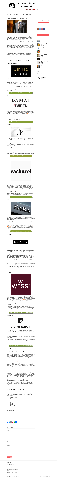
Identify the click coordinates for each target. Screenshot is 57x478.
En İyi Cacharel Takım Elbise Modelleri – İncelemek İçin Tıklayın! (21, 196)
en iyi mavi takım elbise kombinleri (22, 386)
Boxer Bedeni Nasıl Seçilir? (10, 464)
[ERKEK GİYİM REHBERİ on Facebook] (44, 29)
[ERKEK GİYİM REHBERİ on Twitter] (40, 29)
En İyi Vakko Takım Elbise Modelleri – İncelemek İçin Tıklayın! (20, 155)
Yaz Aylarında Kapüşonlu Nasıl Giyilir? (12, 466)
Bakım (20, 14)
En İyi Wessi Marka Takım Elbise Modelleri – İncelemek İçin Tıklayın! (21, 312)
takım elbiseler (11, 41)
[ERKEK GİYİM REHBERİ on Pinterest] (42, 29)
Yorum (8, 430)
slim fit (28, 113)
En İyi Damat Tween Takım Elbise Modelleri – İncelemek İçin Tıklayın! (21, 121)
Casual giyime (20, 224)
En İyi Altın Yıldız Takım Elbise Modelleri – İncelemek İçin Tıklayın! (21, 92)
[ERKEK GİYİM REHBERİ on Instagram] (38, 29)
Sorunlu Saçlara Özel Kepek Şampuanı (12, 467)
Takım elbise (23, 299)
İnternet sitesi (9, 449)
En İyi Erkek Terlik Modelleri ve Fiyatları (12, 472)
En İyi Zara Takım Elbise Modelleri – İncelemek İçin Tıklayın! (21, 231)
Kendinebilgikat (39, 73)
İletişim (24, 14)
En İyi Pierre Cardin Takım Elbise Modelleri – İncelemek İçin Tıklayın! (21, 345)
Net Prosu (38, 71)
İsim (7, 441)
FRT (40, 476)
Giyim (10, 14)
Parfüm (17, 14)
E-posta (8, 445)
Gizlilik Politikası (28, 14)
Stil (7, 14)
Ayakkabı (13, 14)
